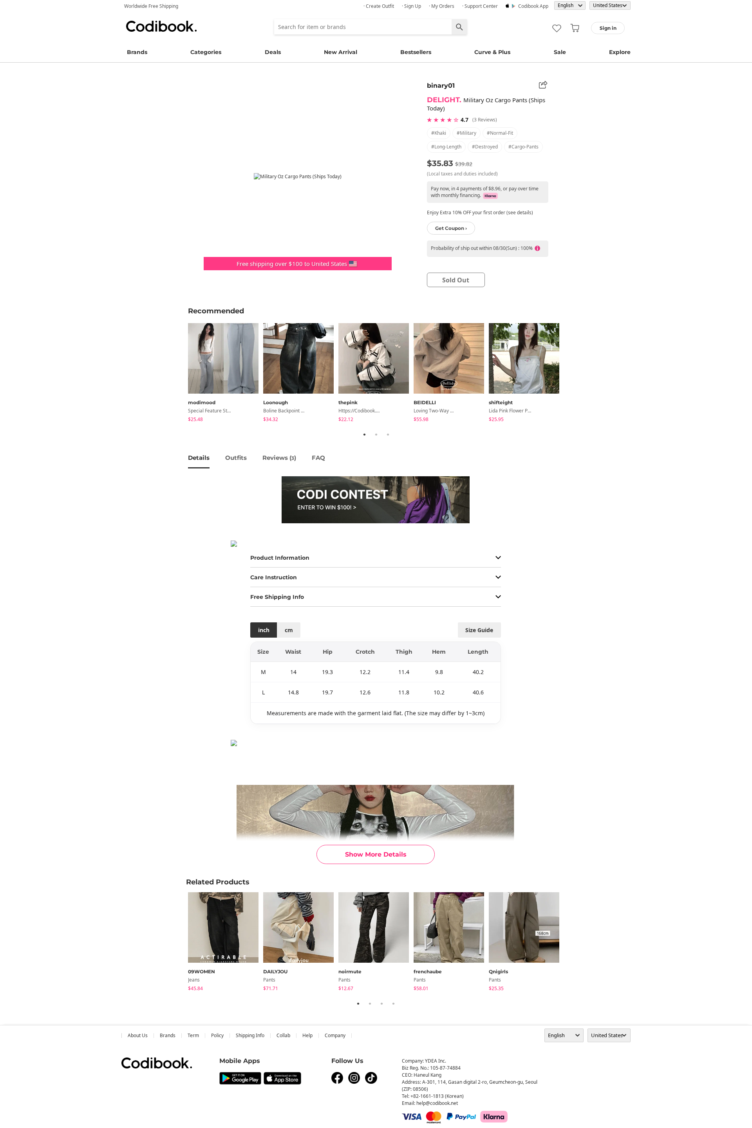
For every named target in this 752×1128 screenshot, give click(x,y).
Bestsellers (415, 52)
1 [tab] (364, 434)
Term (193, 1035)
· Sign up (411, 6)
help (307, 1035)
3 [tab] (388, 434)
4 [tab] (393, 1003)
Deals (273, 52)
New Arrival (340, 52)
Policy (217, 1035)
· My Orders (441, 6)
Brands (137, 52)
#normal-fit (500, 133)
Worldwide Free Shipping (151, 6)
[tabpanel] (225, 373)
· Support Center (480, 6)
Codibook (161, 26)
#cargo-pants (523, 146)
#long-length (446, 146)
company (335, 1035)
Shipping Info (250, 1035)
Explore (620, 52)
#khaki (438, 133)
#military (466, 133)
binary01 (441, 85)
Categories (205, 52)
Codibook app (533, 6)
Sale (560, 52)
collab (283, 1035)
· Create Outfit (378, 6)
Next (570, 374)
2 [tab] (376, 434)
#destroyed (485, 146)
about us (138, 1035)
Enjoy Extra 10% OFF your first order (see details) (480, 212)
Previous (182, 374)
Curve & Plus (492, 52)
